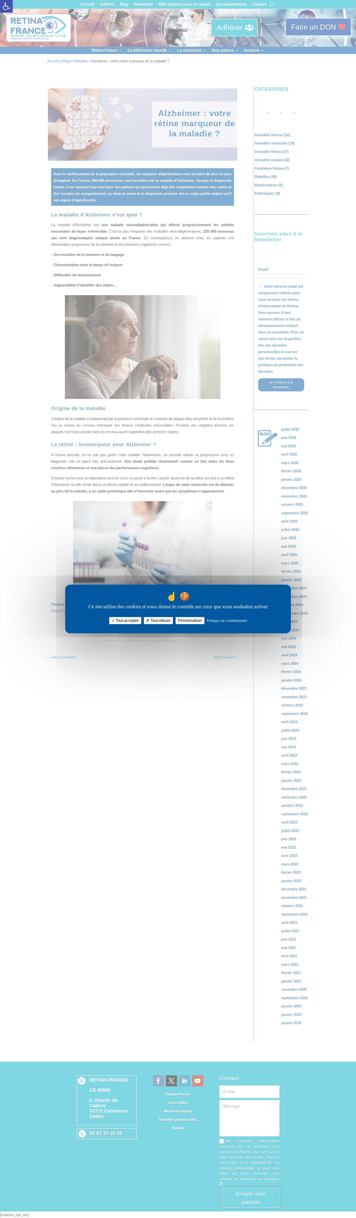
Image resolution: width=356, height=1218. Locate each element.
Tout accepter (127, 620)
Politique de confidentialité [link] (227, 621)
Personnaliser (190, 620)
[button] (6, 6)
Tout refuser (159, 620)
